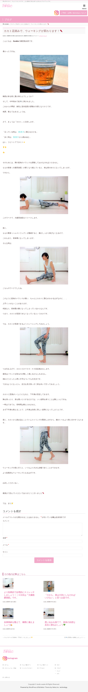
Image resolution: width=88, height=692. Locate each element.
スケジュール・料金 (10, 668)
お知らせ (7, 677)
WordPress (32, 687)
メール (6, 545)
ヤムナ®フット (43, 665)
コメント (6, 521)
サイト (5, 552)
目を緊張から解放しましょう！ (74, 637)
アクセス (42, 668)
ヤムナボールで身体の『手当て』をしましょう (17, 637)
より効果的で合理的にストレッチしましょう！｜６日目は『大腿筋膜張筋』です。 (19, 595)
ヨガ (58, 665)
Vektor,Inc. (55, 687)
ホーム (6, 665)
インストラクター (27, 668)
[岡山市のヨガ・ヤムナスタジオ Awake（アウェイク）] (7, 5)
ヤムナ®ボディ (26, 665)
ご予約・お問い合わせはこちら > (73, 13)
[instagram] (56, 13)
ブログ (41, 35)
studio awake (41, 684)
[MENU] (84, 7)
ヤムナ (45, 35)
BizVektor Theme (44, 687)
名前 (5, 538)
